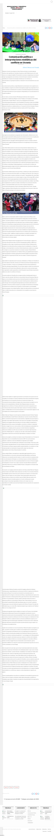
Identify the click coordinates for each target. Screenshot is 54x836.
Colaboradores (30, 822)
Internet (29, 818)
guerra (6, 787)
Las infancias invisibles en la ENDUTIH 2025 (47, 817)
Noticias (29, 811)
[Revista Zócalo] (16, 8)
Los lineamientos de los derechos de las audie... (48, 812)
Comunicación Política (32, 813)
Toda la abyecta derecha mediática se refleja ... (10, 812)
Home (4, 27)
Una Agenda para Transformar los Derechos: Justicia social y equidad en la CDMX (20, 817)
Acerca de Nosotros (32, 829)
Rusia (11, 787)
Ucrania (16, 787)
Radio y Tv (30, 816)
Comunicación (18, 54)
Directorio (49, 829)
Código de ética (38, 829)
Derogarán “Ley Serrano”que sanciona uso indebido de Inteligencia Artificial (20, 812)
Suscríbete (49, 831)
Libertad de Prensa (31, 814)
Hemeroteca (23, 54)
